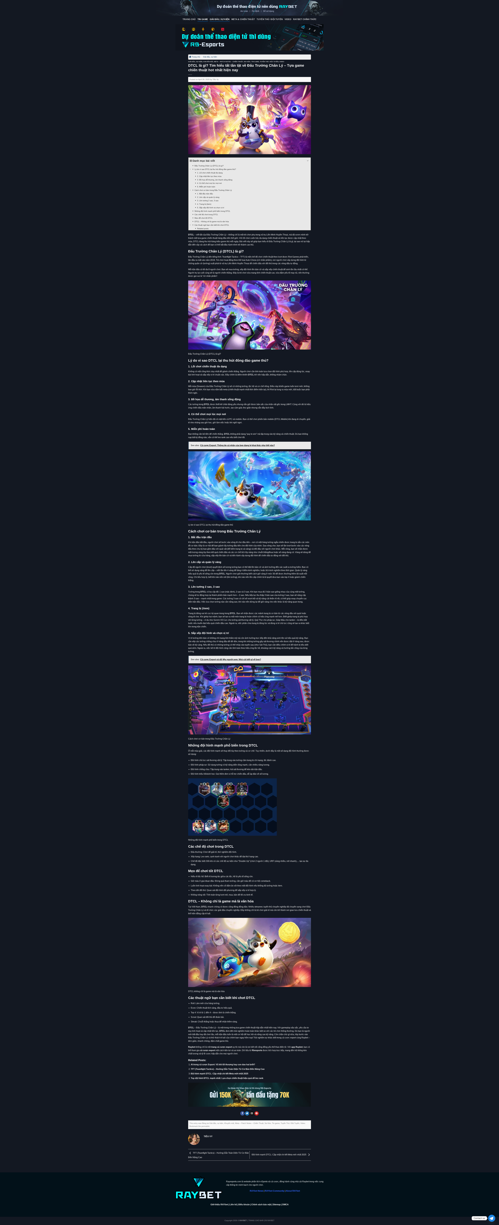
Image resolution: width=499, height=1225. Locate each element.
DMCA (285, 1204)
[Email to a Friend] (252, 1113)
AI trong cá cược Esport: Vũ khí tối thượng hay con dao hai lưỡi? (223, 1064)
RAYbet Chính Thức (304, 19)
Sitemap (277, 1204)
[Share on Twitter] (247, 1113)
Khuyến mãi (208, 61)
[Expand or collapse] (307, 161)
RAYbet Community (274, 1191)
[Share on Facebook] (242, 1113)
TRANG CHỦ (189, 19)
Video (288, 19)
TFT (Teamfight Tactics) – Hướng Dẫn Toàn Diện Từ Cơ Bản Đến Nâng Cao (228, 1069)
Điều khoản (244, 1204)
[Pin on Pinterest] (256, 1113)
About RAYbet (293, 1191)
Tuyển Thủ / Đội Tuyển (270, 19)
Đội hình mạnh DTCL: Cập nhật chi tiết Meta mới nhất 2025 (219, 1074)
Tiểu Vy (216, 79)
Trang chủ (196, 57)
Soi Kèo (247, 61)
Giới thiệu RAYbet (219, 1204)
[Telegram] (491, 1218)
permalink (205, 1126)
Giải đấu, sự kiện (219, 19)
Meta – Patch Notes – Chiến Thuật (228, 61)
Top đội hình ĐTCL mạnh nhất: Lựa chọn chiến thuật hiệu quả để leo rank (227, 1078)
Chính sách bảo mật (261, 1204)
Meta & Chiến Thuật (243, 19)
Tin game (203, 19)
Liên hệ (233, 1204)
